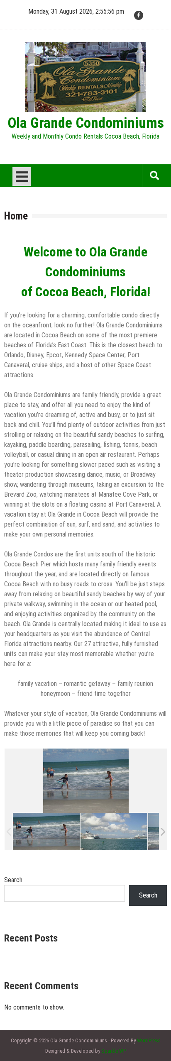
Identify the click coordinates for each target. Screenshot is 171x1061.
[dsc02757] (114, 832)
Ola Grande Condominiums (85, 123)
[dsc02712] (46, 832)
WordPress (149, 1040)
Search (13, 880)
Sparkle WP (113, 1051)
